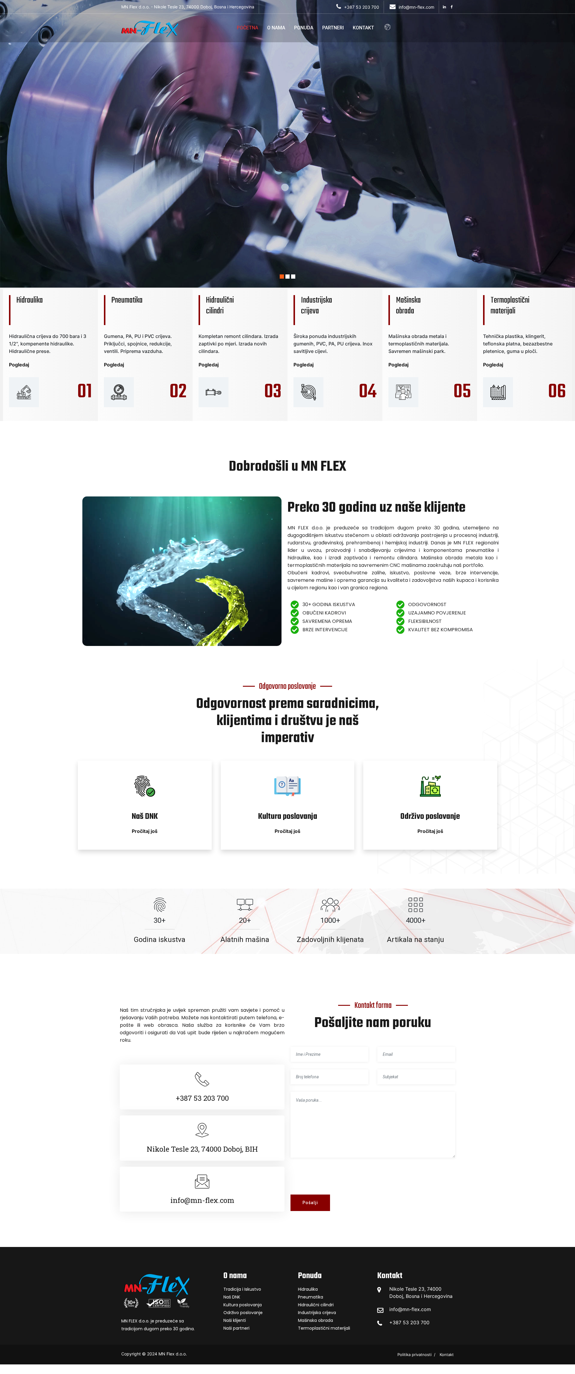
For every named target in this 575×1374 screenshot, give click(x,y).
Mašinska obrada (315, 1320)
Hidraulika (308, 1289)
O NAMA (276, 28)
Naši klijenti (234, 1320)
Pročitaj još (145, 831)
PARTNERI (333, 28)
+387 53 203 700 (409, 1322)
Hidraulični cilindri (316, 1305)
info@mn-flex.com (410, 1309)
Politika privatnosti (414, 1354)
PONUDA (303, 28)
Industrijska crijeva (317, 1313)
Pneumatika (310, 1297)
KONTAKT (363, 28)
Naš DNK (231, 1297)
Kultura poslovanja (242, 1305)
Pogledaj (19, 365)
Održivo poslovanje (243, 1313)
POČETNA (247, 28)
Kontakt (447, 1354)
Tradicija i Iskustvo (242, 1289)
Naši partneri (236, 1328)
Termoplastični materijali (324, 1328)
